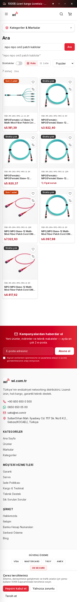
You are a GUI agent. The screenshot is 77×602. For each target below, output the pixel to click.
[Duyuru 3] (65, 3)
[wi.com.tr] (15, 14)
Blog (6, 538)
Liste (46, 63)
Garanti (7, 471)
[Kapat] (72, 3)
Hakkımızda (10, 515)
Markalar (8, 449)
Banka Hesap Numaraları (18, 527)
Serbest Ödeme (13, 532)
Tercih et (11, 596)
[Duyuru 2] (59, 3)
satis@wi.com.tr (16, 412)
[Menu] (6, 14)
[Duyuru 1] (53, 3)
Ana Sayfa (9, 438)
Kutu (33, 63)
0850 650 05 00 (17, 407)
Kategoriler (10, 455)
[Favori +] (33, 82)
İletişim (7, 521)
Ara (69, 46)
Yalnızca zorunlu (44, 588)
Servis (7, 477)
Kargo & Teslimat (13, 488)
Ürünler (7, 444)
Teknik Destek (12, 493)
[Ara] (61, 14)
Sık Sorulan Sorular (14, 499)
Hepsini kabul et (16, 588)
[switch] (19, 63)
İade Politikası (11, 482)
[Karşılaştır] (33, 89)
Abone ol (64, 351)
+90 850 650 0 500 (19, 401)
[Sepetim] (70, 14)
